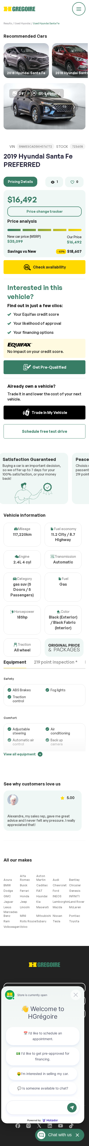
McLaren (75, 907)
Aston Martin (41, 878)
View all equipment (20, 754)
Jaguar (8, 901)
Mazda (57, 907)
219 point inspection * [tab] (56, 662)
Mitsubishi (43, 916)
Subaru (41, 921)
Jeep (23, 901)
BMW (7, 885)
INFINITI (74, 896)
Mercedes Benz (11, 914)
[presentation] (15, 108)
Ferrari (24, 891)
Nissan (57, 916)
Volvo (24, 927)
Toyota (74, 921)
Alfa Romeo (25, 878)
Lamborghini (61, 901)
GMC (7, 896)
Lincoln (25, 907)
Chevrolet (60, 885)
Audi (56, 880)
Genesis (74, 891)
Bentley (74, 880)
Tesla (56, 921)
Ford (56, 891)
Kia (38, 901)
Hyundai (41, 896)
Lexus (7, 907)
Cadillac (42, 885)
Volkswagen (12, 927)
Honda (24, 896)
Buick (23, 885)
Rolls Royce (28, 921)
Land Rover (76, 901)
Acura (8, 880)
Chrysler (75, 885)
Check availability (49, 267)
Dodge (8, 891)
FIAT (39, 891)
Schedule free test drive (44, 431)
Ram (7, 921)
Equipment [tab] (15, 662)
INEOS (57, 896)
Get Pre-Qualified (49, 367)
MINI (23, 916)
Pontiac (74, 916)
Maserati (42, 907)
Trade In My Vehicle (49, 412)
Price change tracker (45, 211)
